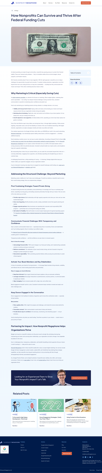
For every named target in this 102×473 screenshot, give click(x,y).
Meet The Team (24, 450)
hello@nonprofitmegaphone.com (89, 454)
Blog (63, 445)
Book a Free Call (85, 3)
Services (51, 3)
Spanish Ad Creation (45, 461)
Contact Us (71, 3)
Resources (64, 3)
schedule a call (29, 167)
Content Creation (44, 447)
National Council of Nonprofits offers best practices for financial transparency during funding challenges (37, 232)
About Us (22, 447)
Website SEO (43, 450)
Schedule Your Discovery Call (79, 378)
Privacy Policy (99, 470)
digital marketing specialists (19, 97)
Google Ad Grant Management (47, 445)
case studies (27, 360)
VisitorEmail (43, 453)
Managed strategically (16, 133)
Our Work (57, 3)
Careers (22, 445)
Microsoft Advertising (45, 458)
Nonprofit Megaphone (16, 347)
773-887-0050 (85, 451)
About (44, 3)
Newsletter (64, 450)
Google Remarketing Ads (46, 455)
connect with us (42, 360)
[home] (23, 2)
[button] (44, 3)
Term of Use (92, 470)
